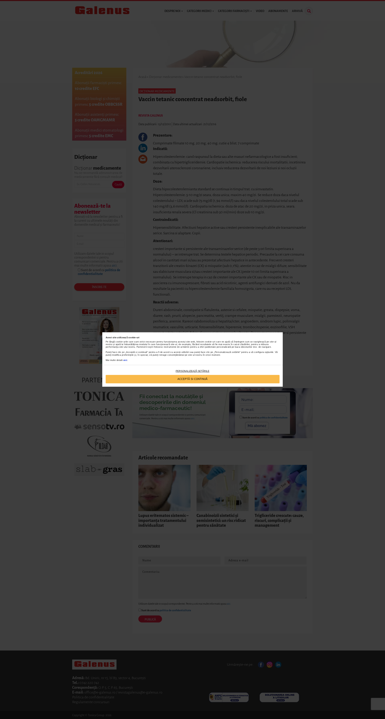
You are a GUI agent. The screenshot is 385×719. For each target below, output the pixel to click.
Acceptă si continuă (192, 379)
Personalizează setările (192, 371)
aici (125, 360)
